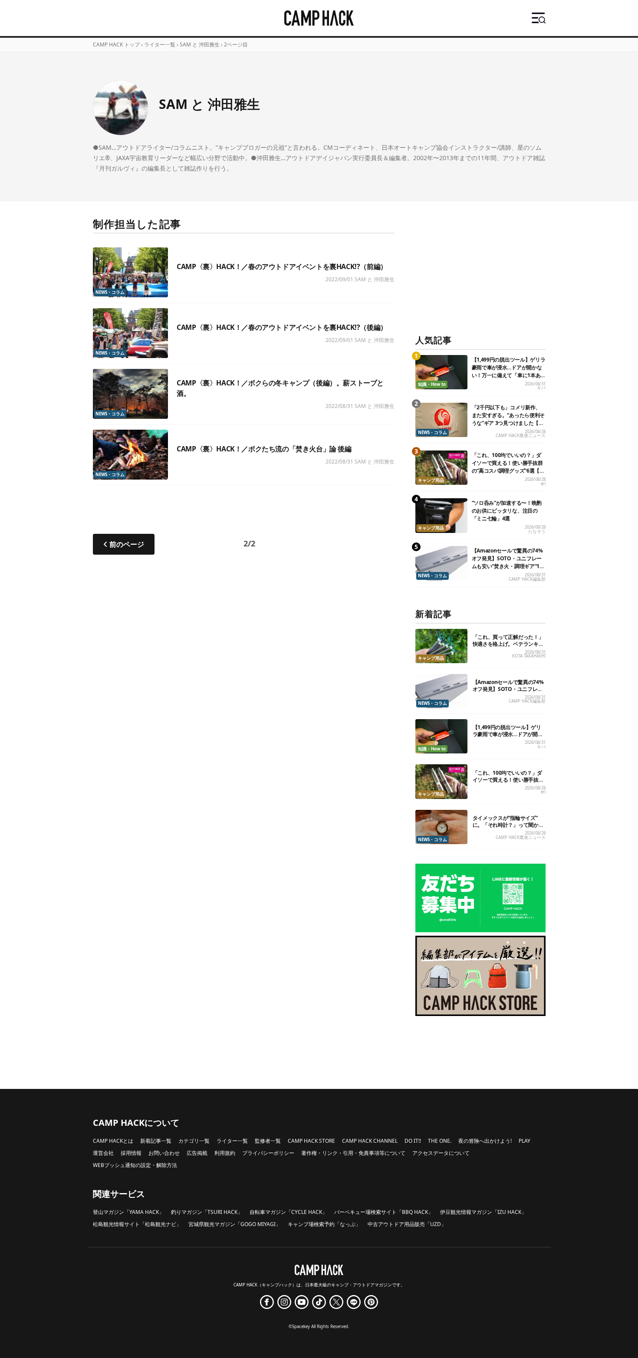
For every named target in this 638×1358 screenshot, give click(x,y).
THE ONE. (439, 1140)
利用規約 (224, 1153)
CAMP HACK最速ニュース (521, 435)
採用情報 (131, 1153)
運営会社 (103, 1153)
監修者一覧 (268, 1140)
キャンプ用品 (431, 480)
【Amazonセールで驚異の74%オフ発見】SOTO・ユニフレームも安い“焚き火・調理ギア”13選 (507, 562)
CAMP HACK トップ (116, 44)
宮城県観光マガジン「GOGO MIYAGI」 (234, 1224)
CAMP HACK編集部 (527, 579)
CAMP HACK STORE (311, 1140)
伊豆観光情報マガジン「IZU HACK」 (483, 1212)
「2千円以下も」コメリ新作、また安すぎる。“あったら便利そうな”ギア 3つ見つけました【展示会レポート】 (508, 419)
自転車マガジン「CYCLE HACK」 (288, 1212)
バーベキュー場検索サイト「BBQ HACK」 (383, 1212)
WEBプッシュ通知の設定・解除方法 (135, 1165)
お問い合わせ (164, 1153)
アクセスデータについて (441, 1153)
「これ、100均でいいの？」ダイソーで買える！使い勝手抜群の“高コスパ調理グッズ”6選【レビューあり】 (508, 466)
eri (543, 484)
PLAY (524, 1140)
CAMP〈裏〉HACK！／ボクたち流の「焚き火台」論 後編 (264, 449)
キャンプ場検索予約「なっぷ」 (324, 1224)
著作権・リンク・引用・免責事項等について (353, 1153)
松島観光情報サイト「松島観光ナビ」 (137, 1224)
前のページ (126, 544)
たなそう (537, 531)
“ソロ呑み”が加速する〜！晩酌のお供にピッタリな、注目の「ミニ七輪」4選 (507, 510)
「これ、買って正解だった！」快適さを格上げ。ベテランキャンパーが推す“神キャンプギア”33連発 (508, 647)
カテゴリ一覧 (194, 1140)
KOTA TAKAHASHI (529, 656)
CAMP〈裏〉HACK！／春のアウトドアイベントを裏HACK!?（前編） (282, 266)
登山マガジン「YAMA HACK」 (128, 1212)
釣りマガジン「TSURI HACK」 (207, 1212)
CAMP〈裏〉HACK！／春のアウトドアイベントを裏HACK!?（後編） (282, 327)
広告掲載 (197, 1153)
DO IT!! (413, 1140)
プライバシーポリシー (268, 1153)
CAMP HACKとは (113, 1140)
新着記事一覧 (155, 1140)
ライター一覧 (159, 44)
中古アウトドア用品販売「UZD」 (407, 1224)
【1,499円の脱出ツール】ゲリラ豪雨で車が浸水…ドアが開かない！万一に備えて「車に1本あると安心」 (509, 371)
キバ (541, 388)
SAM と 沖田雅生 (375, 279)
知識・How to (432, 384)
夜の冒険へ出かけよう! (485, 1140)
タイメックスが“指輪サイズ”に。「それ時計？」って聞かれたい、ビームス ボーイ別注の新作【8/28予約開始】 (509, 828)
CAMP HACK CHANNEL (370, 1140)
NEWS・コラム (110, 292)
